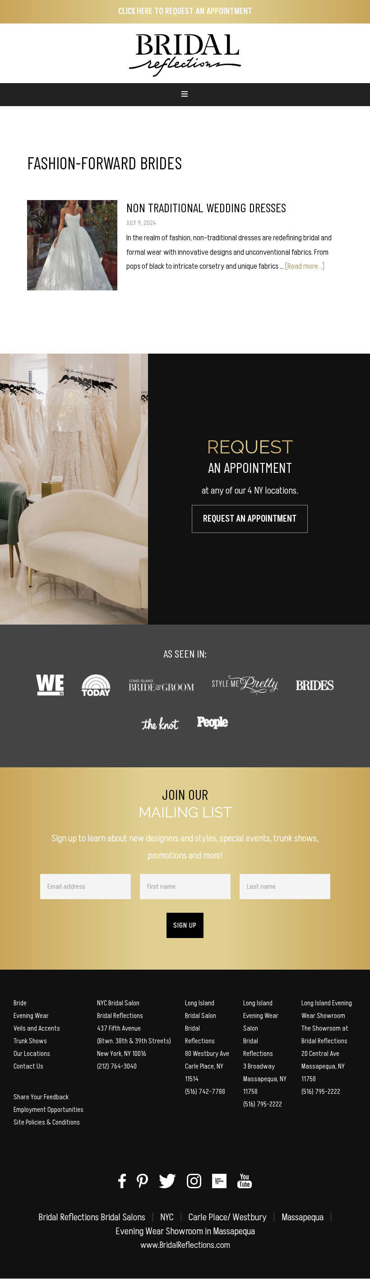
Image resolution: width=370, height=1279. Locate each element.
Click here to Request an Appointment (185, 11)
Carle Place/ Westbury (228, 1217)
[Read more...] (304, 266)
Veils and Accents (37, 1028)
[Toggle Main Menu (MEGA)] (185, 94)
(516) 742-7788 (205, 1092)
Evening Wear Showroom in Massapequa (185, 1231)
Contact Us (28, 1066)
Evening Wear (31, 1016)
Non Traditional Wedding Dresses (206, 207)
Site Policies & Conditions (47, 1122)
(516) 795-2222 (262, 1104)
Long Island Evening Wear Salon (260, 1015)
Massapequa (303, 1217)
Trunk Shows (30, 1041)
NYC (167, 1217)
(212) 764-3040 (117, 1066)
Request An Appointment (249, 519)
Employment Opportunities (48, 1110)
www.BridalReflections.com (185, 1245)
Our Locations (32, 1054)
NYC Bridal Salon (118, 1003)
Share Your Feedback (41, 1097)
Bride (20, 1003)
